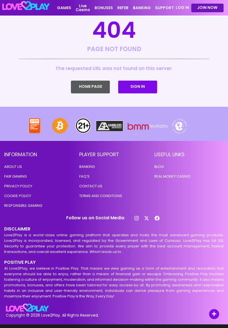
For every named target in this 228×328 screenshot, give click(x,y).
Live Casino (83, 8)
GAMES (64, 8)
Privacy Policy (18, 186)
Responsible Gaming (23, 205)
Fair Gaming (15, 176)
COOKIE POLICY (17, 195)
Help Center (207, 314)
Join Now (207, 7)
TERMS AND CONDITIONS (100, 195)
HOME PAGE (90, 86)
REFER (122, 8)
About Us (13, 166)
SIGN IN (137, 86)
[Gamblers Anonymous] (110, 133)
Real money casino (172, 176)
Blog (159, 166)
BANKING (142, 8)
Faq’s (84, 176)
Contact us (90, 186)
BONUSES (104, 8)
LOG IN (182, 7)
